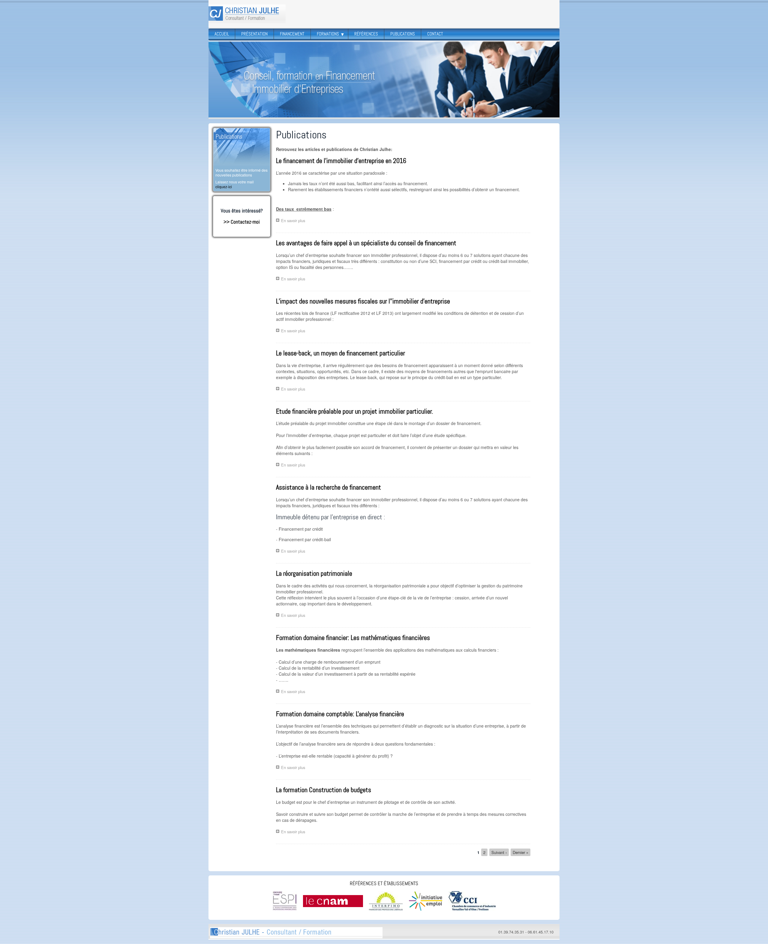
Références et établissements (384, 883)
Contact (435, 34)
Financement (292, 34)
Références (366, 34)
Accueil (221, 34)
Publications (402, 34)
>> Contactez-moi (242, 222)
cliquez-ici (223, 186)
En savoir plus (294, 221)
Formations (330, 34)
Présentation (254, 34)
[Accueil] (247, 14)
